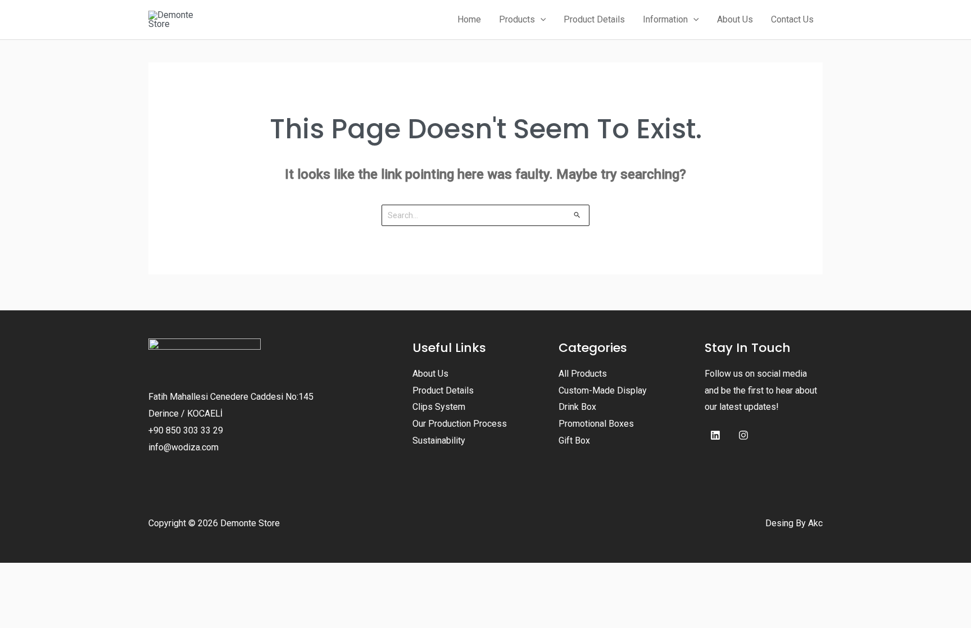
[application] (540, 19)
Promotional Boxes (596, 423)
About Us (430, 373)
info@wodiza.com (183, 447)
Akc (815, 523)
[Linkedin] (715, 435)
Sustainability (438, 440)
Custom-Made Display (603, 390)
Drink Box (577, 406)
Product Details (443, 390)
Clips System (438, 406)
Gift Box (574, 440)
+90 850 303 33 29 (185, 430)
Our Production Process (459, 423)
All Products (583, 373)
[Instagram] (743, 435)
